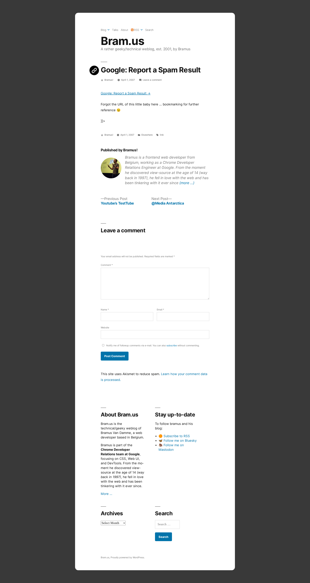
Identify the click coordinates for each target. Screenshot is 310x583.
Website (105, 327)
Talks (115, 30)
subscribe (171, 345)
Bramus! (108, 79)
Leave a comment (152, 79)
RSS (136, 30)
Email (160, 309)
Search (149, 30)
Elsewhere (147, 134)
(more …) (186, 183)
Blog (103, 30)
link (162, 134)
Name (105, 309)
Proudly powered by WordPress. (128, 557)
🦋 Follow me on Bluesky (178, 441)
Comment (107, 265)
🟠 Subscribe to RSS (174, 436)
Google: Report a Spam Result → (125, 93)
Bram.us (122, 41)
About (124, 30)
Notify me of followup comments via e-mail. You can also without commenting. (153, 345)
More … (106, 494)
